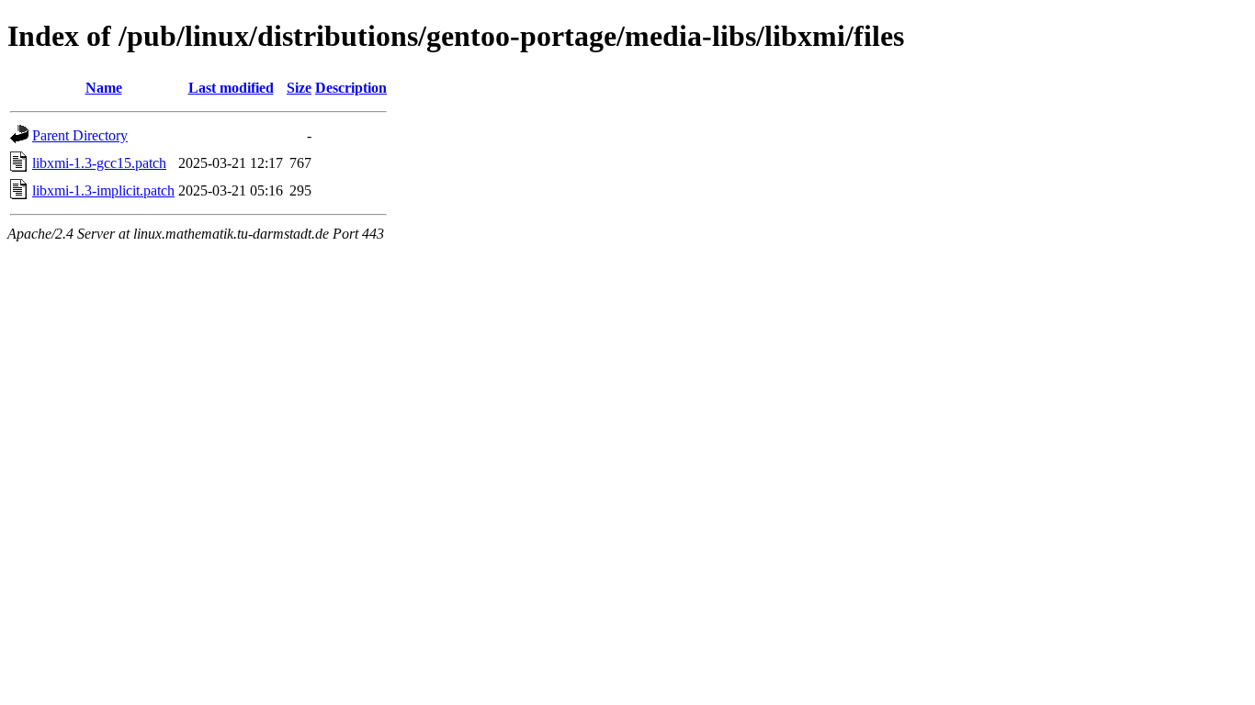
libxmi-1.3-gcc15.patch (99, 163)
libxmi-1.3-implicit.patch (103, 190)
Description (351, 87)
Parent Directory (80, 135)
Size (299, 87)
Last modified (231, 87)
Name (103, 87)
